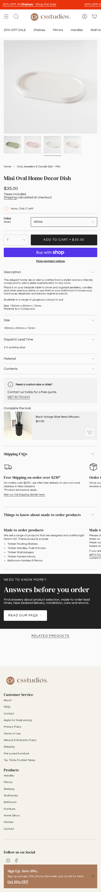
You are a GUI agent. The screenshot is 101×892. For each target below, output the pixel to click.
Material (10, 358)
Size (7, 320)
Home (7, 166)
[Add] (89, 432)
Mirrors (8, 782)
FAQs (7, 706)
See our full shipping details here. (24, 494)
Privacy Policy (12, 726)
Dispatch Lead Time (18, 339)
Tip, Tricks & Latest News (19, 760)
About (8, 700)
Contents (11, 369)
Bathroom (10, 802)
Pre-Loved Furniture (16, 753)
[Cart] (94, 16)
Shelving (9, 789)
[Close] (92, 876)
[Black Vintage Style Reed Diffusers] (18, 426)
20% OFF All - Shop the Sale (27, 4)
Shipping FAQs (15, 453)
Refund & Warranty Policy (20, 740)
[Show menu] (6, 16)
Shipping (10, 197)
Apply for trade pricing (18, 720)
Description (12, 272)
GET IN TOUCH (19, 397)
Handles (9, 775)
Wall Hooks (11, 795)
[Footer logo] (27, 680)
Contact (9, 713)
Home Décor (12, 815)
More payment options (50, 261)
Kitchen (9, 822)
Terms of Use (12, 733)
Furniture (9, 809)
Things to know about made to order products (42, 514)
